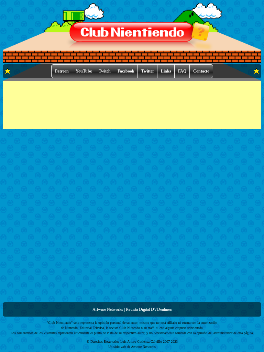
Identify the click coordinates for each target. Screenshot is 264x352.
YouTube (84, 71)
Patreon (62, 71)
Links (166, 71)
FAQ (182, 71)
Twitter (147, 71)
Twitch (105, 71)
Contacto (201, 71)
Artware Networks (107, 309)
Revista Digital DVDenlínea (149, 309)
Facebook (126, 71)
